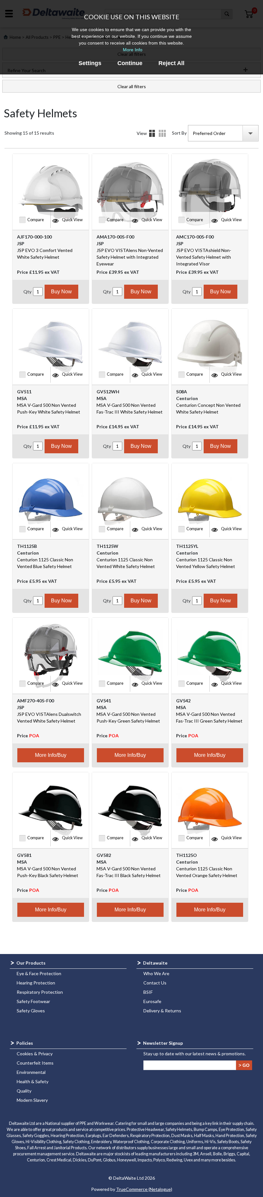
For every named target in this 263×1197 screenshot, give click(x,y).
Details (162, 133)
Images (152, 133)
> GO (244, 1065)
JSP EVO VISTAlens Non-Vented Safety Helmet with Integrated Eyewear (130, 256)
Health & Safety (32, 1081)
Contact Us (154, 982)
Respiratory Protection (40, 992)
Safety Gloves (31, 1010)
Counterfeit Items (35, 1063)
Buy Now (61, 291)
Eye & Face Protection (39, 973)
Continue (129, 63)
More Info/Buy (50, 755)
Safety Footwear (33, 1001)
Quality (24, 1090)
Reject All (171, 63)
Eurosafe (152, 1001)
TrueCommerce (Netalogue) (144, 1189)
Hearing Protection (36, 982)
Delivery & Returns (162, 1010)
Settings (90, 63)
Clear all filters (131, 86)
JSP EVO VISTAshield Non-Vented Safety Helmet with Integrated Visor (203, 256)
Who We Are (156, 973)
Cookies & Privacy (35, 1053)
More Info (132, 49)
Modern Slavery (32, 1100)
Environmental (31, 1072)
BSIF (148, 992)
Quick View (72, 219)
